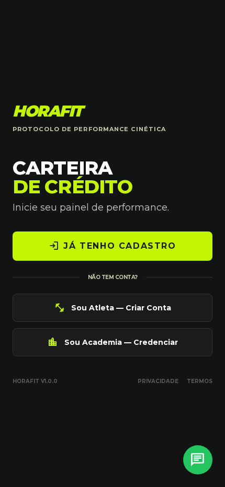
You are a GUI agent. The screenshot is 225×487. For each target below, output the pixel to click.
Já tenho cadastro (112, 246)
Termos (199, 381)
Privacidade (158, 381)
